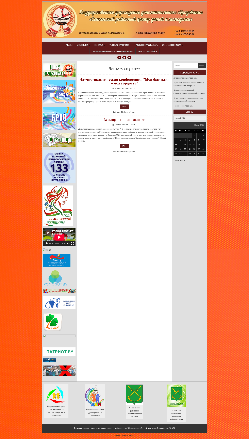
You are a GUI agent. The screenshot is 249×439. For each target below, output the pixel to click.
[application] (59, 237)
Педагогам (99, 45)
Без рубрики (129, 112)
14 (190, 144)
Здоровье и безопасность (147, 45)
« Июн (176, 160)
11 (176, 144)
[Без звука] (68, 243)
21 (190, 149)
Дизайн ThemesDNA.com (124, 435)
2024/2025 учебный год (147, 51)
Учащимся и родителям (119, 45)
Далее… (125, 107)
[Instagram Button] (119, 57)
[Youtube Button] (124, 57)
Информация (82, 45)
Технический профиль (183, 106)
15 (194, 144)
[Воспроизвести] (46, 243)
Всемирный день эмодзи (124, 119)
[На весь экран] (72, 243)
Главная (69, 45)
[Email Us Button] (129, 57)
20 (185, 149)
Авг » (182, 160)
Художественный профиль (185, 78)
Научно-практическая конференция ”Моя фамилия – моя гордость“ (124, 81)
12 (181, 144)
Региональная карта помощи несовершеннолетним (112, 51)
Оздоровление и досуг (171, 45)
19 (181, 149)
